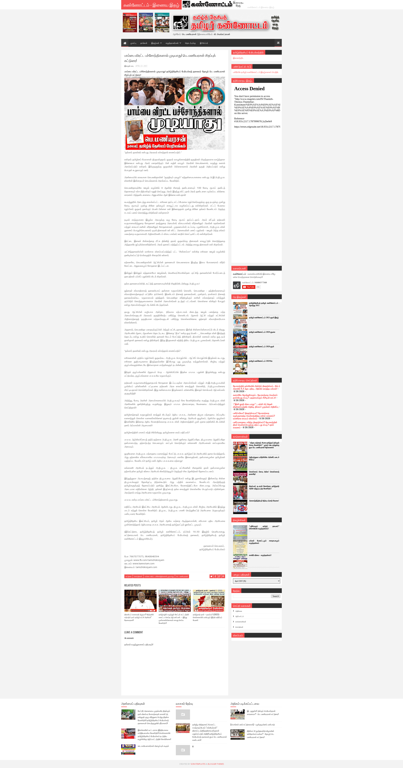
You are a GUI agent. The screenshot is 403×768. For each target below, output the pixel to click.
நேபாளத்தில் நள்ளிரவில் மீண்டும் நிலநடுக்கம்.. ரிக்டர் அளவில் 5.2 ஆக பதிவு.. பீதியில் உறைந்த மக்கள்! (256, 387)
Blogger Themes (216, 764)
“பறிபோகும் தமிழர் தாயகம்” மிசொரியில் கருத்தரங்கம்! (264, 527)
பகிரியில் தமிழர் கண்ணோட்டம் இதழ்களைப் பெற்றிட (256, 72)
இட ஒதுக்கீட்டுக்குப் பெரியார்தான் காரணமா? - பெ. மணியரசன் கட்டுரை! (263, 712)
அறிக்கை (238, 611)
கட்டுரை (128, 576)
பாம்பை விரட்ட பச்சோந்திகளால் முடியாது (159, 576)
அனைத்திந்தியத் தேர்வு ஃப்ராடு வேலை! (264, 501)
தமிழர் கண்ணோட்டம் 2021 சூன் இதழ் (264, 317)
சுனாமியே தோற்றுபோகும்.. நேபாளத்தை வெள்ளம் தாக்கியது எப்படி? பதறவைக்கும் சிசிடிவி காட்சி (255, 396)
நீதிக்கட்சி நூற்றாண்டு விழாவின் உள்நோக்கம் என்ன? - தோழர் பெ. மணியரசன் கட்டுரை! (260, 734)
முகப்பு (133, 42)
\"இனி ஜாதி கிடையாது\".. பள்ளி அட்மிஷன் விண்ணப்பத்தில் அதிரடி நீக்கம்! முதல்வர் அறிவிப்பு (255, 405)
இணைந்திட (238, 57)
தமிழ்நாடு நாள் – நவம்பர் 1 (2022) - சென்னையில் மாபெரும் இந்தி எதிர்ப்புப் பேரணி (207, 617)
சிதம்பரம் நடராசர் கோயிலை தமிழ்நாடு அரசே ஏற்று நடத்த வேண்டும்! (264, 487)
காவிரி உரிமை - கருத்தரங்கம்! (260, 555)
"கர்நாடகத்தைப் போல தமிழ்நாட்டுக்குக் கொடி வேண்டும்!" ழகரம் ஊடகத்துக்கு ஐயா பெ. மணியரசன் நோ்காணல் (264, 445)
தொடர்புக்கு (190, 42)
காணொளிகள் (240, 621)
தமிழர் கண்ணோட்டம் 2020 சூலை (262, 332)
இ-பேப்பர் (204, 42)
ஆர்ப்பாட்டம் (239, 616)
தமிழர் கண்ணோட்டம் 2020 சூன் (261, 346)
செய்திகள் (138, 576)
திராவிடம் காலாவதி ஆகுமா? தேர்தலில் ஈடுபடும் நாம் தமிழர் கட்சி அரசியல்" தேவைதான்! (139, 617)
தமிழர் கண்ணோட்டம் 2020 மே (260, 361)
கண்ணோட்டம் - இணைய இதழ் (151, 4)
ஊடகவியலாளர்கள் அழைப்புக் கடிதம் (153, 745)
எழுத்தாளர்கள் (172, 42)
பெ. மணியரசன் (182, 576)
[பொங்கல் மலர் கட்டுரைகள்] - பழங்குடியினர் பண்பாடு (252, 724)
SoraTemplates (198, 764)
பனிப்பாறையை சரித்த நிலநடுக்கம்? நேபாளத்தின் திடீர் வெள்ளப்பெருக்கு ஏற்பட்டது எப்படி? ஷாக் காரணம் (255, 424)
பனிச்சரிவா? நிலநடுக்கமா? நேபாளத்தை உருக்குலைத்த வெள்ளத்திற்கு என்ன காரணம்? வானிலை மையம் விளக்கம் (254, 415)
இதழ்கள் (155, 42)
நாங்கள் (143, 42)
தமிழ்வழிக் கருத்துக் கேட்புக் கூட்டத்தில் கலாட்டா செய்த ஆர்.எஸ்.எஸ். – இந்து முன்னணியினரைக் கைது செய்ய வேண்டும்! (174, 618)
